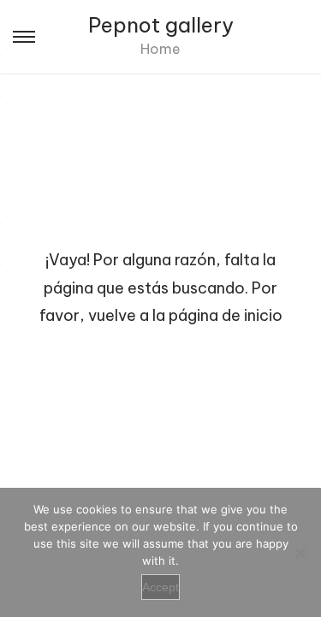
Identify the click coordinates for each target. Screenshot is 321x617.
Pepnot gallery (161, 25)
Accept (160, 587)
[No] (299, 552)
